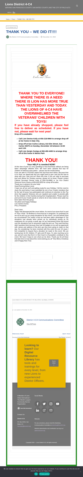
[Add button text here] (41, 257)
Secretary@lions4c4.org (24, 426)
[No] (80, 472)
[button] (31, 324)
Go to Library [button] (53, 363)
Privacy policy (44, 474)
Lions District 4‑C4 (18, 4)
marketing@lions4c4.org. (58, 425)
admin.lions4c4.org (40, 430)
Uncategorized (11, 27)
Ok (36, 474)
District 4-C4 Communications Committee (45, 320)
